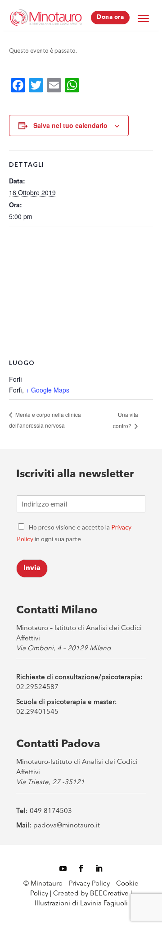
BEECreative (108, 893)
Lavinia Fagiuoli (104, 903)
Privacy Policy (89, 884)
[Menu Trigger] (143, 18)
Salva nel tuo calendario (70, 125)
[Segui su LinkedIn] (99, 868)
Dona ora (110, 17)
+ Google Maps (47, 389)
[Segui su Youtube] (63, 868)
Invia (31, 568)
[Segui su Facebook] (81, 868)
